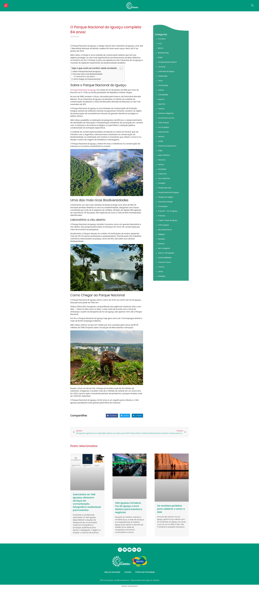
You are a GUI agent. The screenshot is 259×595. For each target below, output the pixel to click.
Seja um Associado (112, 572)
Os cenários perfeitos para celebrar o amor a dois (171, 509)
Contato (127, 572)
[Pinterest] (139, 550)
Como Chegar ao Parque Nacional (87, 79)
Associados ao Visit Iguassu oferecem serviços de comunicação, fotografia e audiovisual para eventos (87, 502)
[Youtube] (129, 550)
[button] (112, 416)
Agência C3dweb (152, 580)
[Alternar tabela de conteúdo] (120, 68)
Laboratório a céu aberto (85, 77)
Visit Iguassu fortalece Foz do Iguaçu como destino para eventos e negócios (128, 507)
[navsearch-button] (252, 6)
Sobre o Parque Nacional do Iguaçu (87, 71)
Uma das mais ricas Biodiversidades (88, 74)
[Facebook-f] (125, 550)
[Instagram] (120, 550)
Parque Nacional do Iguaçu (84, 90)
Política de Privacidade (145, 572)
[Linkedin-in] (134, 550)
